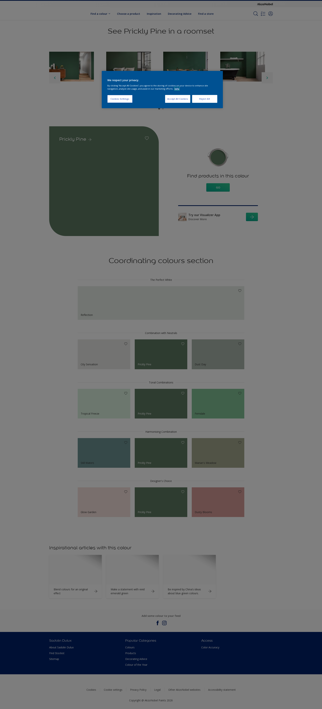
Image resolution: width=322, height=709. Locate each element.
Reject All (204, 98)
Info (177, 88)
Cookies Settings (120, 98)
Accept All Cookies (177, 98)
